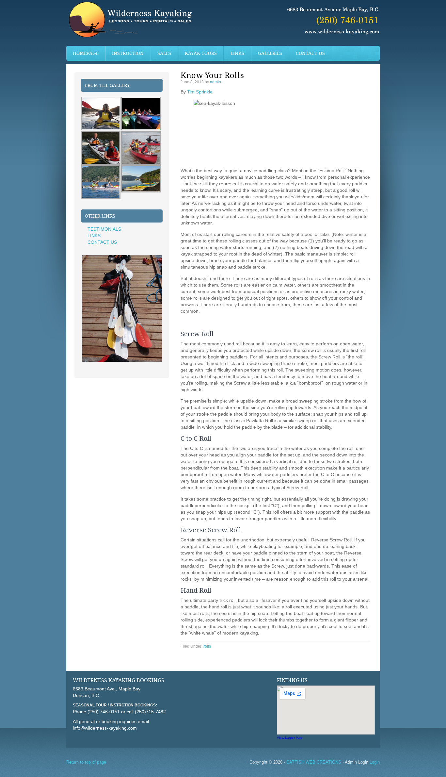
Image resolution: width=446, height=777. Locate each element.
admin (215, 82)
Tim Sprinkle (200, 91)
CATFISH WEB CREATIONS (313, 762)
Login (375, 762)
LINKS (237, 53)
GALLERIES (270, 53)
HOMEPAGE (85, 53)
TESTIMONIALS (104, 229)
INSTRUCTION (124, 53)
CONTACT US (310, 53)
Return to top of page (86, 762)
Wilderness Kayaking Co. (223, 23)
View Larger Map (289, 737)
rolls (207, 646)
